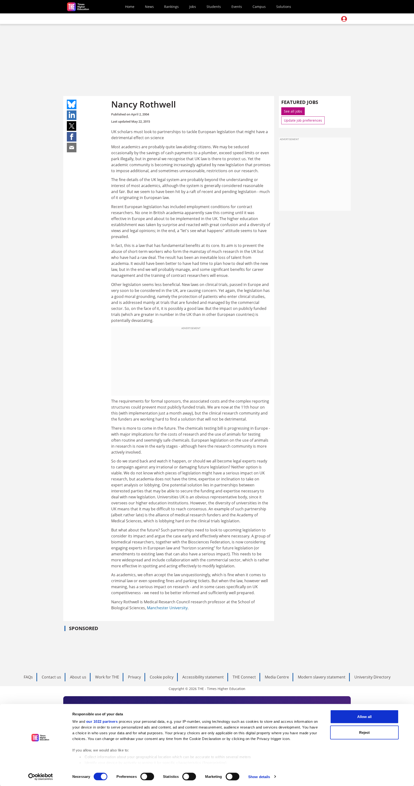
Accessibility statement (203, 677)
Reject (364, 732)
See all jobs (293, 111)
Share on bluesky (71, 104)
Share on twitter (71, 126)
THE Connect (244, 677)
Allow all (364, 717)
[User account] (344, 19)
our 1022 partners (102, 721)
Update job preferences (303, 120)
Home (129, 6)
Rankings (171, 6)
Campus (259, 6)
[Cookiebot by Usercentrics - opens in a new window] (41, 776)
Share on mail (71, 147)
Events (236, 6)
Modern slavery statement (321, 677)
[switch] (147, 776)
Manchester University (167, 607)
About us (78, 677)
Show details (259, 777)
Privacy (134, 677)
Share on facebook (71, 137)
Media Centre (277, 677)
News (149, 6)
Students (214, 6)
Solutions (283, 6)
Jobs (192, 6)
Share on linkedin (71, 115)
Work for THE (107, 677)
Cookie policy (161, 677)
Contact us (51, 677)
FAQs (28, 677)
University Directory (372, 677)
